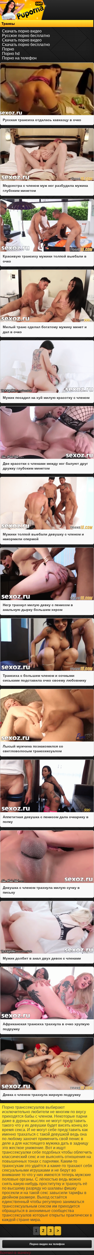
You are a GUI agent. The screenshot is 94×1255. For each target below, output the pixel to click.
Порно (8, 49)
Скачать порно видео (22, 31)
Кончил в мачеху (15, 1253)
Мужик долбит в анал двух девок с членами (42, 958)
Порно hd (11, 53)
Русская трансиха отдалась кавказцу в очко (42, 120)
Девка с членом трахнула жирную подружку (42, 1095)
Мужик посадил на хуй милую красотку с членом (46, 398)
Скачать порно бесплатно (26, 44)
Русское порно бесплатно (26, 35)
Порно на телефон (19, 58)
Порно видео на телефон (47, 1244)
